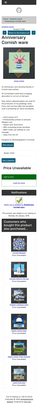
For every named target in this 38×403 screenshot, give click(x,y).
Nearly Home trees (19, 331)
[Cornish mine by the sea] (19, 269)
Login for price (19, 183)
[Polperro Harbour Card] (19, 295)
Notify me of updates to (19, 206)
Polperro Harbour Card (19, 305)
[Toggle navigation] (5, 2)
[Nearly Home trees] (19, 321)
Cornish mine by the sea (19, 279)
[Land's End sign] (19, 373)
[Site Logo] (19, 10)
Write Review (8, 145)
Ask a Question (9, 160)
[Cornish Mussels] (19, 243)
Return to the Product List (19, 33)
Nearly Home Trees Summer (19, 357)
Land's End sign (19, 383)
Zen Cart (27, 402)
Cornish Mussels (19, 253)
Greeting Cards (16, 19)
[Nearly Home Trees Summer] (19, 347)
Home (5, 19)
